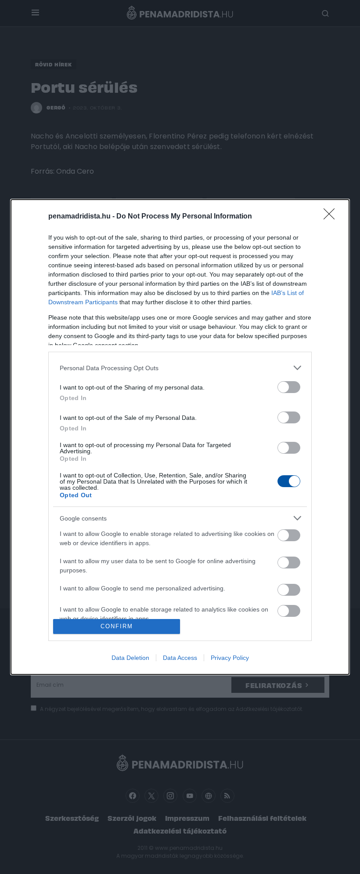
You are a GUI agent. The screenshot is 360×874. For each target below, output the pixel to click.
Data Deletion (130, 657)
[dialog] (180, 437)
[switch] (288, 387)
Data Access (180, 657)
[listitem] (180, 367)
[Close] (332, 216)
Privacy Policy (230, 657)
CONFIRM (117, 626)
